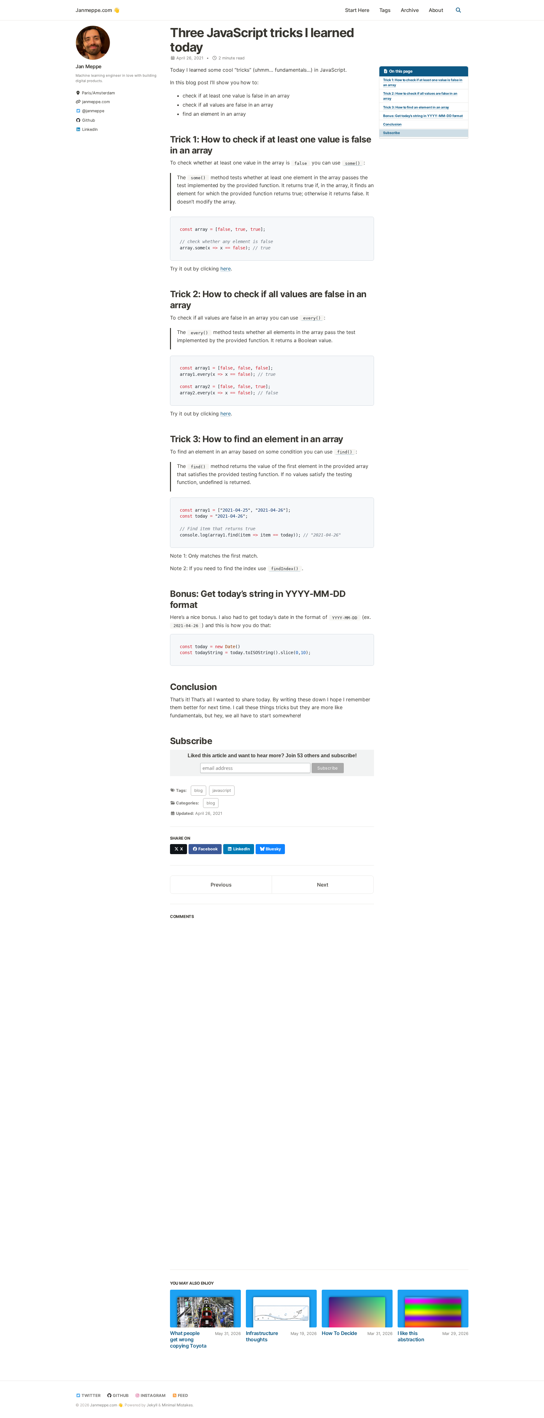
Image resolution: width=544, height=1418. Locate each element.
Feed (182, 1395)
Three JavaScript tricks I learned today (262, 40)
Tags (385, 10)
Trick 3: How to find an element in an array (416, 107)
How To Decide (339, 1333)
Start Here (357, 10)
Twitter (90, 1395)
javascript (221, 790)
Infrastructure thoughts (262, 1336)
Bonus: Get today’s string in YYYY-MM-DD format (423, 116)
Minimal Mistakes (177, 1405)
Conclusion (392, 124)
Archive (410, 10)
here (225, 268)
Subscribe (391, 133)
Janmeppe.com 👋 (98, 10)
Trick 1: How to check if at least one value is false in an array (422, 82)
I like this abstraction (411, 1336)
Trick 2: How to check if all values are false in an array (420, 96)
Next (322, 884)
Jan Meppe (88, 66)
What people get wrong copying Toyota (188, 1339)
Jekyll (152, 1405)
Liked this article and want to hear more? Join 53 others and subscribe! (272, 755)
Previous (221, 884)
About (436, 10)
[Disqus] (272, 1008)
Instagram (153, 1395)
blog (198, 790)
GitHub (120, 1395)
